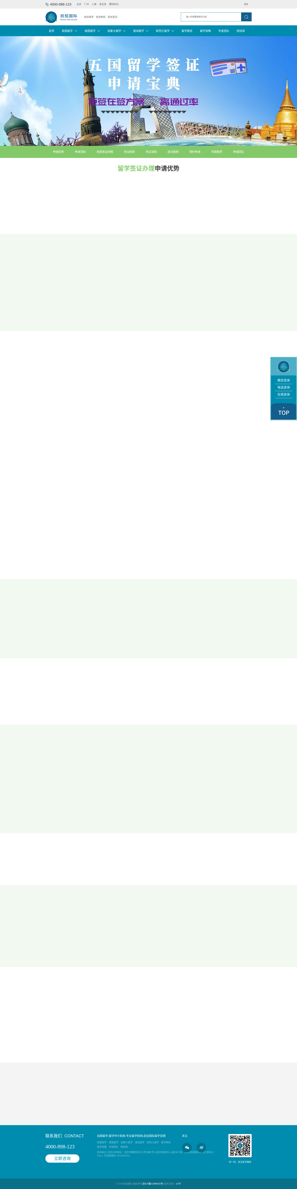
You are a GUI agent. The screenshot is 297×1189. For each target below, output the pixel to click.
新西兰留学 (153, 1142)
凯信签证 (112, 17)
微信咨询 (283, 380)
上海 (94, 4)
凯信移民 (101, 17)
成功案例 (78, 1051)
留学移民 (187, 30)
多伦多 (102, 4)
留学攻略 (205, 30)
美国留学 (113, 1142)
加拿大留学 (127, 1142)
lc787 (178, 1183)
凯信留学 (89, 17)
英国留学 (102, 1142)
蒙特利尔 (114, 4)
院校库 (241, 30)
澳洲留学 (140, 1142)
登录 (246, 4)
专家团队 (223, 30)
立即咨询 (59, 1051)
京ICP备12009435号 (152, 1183)
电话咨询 (283, 387)
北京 (78, 4)
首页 (51, 30)
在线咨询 (283, 394)
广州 (86, 4)
